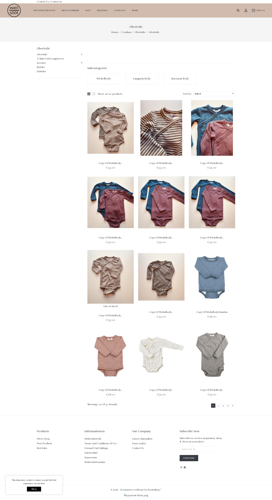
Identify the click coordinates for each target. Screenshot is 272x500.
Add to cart (103, 149)
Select (214, 93)
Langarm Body (142, 78)
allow (34, 489)
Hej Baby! (102, 10)
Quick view (110, 149)
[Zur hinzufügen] (118, 149)
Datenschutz (91, 452)
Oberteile (43, 48)
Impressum (90, 457)
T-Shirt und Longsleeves (50, 58)
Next (232, 405)
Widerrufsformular (94, 462)
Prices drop (43, 438)
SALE (88, 10)
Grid (88, 93)
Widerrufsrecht (92, 438)
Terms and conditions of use (100, 443)
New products (44, 443)
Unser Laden (139, 443)
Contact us (56, 1)
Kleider (41, 67)
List (93, 93)
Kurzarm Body (180, 78)
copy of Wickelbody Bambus (212, 312)
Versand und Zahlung (96, 448)
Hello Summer (70, 10)
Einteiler (41, 71)
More (135, 10)
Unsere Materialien (142, 438)
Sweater (41, 63)
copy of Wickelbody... (110, 163)
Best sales (42, 448)
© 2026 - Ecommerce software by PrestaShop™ (136, 489)
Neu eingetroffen (44, 10)
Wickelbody (103, 78)
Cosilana (119, 10)
